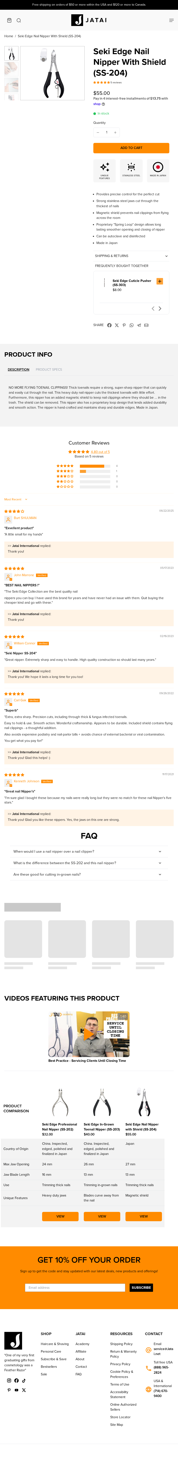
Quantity (99, 123)
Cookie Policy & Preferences (121, 1374)
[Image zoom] (52, 73)
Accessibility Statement (119, 1394)
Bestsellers (49, 1367)
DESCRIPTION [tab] (18, 370)
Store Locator (120, 1417)
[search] (18, 20)
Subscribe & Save (54, 1359)
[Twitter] (24, 1390)
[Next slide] (160, 309)
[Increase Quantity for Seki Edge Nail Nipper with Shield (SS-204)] (115, 132)
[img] (14, 511)
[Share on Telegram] (139, 325)
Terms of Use (119, 1384)
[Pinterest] (9, 1390)
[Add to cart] (160, 281)
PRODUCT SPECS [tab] (49, 370)
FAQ (79, 1374)
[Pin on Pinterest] (124, 325)
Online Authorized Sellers (123, 1407)
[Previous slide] (153, 309)
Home (9, 36)
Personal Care (51, 1352)
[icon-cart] (9, 20)
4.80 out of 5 (100, 452)
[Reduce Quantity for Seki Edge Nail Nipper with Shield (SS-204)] (98, 132)
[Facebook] (16, 1380)
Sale (44, 1374)
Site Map (116, 1425)
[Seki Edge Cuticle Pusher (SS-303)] (104, 283)
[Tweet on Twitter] (117, 325)
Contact (81, 1367)
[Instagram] (9, 1380)
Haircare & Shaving (55, 1344)
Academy (82, 1344)
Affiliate (81, 1352)
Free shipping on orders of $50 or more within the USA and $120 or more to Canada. (89, 4)
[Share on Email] (146, 325)
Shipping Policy (121, 1344)
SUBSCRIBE (141, 1288)
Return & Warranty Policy (123, 1354)
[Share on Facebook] (109, 325)
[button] (101, 82)
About (80, 1359)
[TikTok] (24, 1380)
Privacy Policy (120, 1364)
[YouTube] (16, 1390)
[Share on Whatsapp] (131, 325)
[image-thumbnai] (11, 53)
